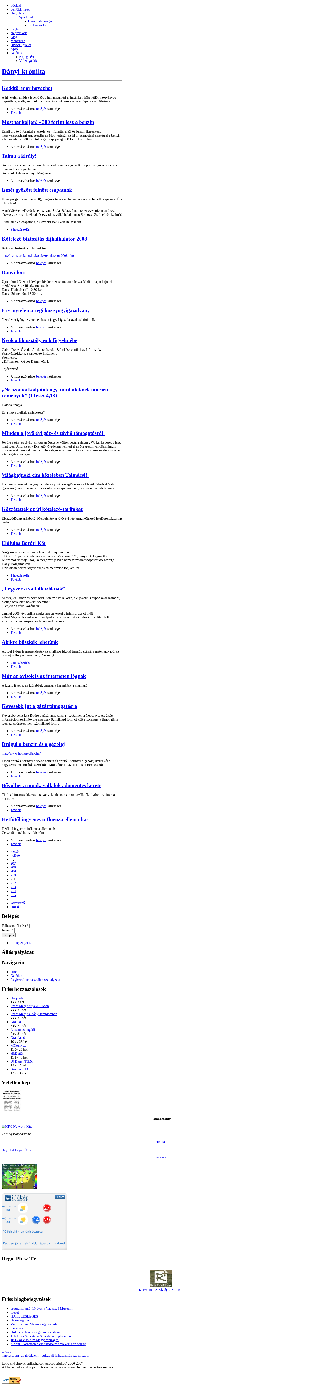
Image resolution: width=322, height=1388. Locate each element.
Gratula (16, 1022)
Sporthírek (26, 17)
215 (13, 895)
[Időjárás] (19, 1188)
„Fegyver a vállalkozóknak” (33, 589)
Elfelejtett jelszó (21, 943)
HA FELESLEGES (24, 1316)
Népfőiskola (19, 33)
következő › (19, 903)
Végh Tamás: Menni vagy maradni (34, 1324)
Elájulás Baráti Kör (24, 543)
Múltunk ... (18, 1045)
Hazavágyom (20, 1320)
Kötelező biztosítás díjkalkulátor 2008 (44, 239)
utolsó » (16, 907)
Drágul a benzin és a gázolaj (33, 744)
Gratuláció (18, 1037)
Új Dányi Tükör (22, 1061)
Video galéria (28, 61)
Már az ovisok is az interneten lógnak (44, 676)
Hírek (14, 972)
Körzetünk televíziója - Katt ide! (161, 1290)
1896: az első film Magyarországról (35, 1340)
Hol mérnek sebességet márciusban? (35, 1332)
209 (13, 871)
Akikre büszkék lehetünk (30, 642)
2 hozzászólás (20, 663)
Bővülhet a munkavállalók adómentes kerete (51, 785)
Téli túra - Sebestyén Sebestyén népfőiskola (41, 1336)
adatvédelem (29, 1355)
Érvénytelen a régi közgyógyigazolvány (46, 310)
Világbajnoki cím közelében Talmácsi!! (45, 475)
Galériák (16, 53)
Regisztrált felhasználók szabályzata (35, 980)
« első (15, 851)
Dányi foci (13, 272)
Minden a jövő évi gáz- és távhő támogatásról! (53, 433)
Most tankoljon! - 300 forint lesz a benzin (48, 122)
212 (13, 883)
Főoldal (16, 5)
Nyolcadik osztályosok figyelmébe (39, 340)
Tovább (16, 113)
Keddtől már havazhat (27, 88)
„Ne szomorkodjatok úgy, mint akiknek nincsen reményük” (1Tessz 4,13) (55, 392)
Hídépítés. (18, 1053)
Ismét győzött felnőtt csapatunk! (38, 190)
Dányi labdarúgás (40, 21)
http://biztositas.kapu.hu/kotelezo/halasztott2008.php (38, 255)
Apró (14, 49)
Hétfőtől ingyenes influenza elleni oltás (45, 819)
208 (13, 867)
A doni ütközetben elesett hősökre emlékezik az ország (48, 1344)
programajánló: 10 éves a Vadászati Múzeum (41, 1308)
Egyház (16, 29)
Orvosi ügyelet (21, 45)
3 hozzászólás (20, 229)
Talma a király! (19, 156)
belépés (41, 109)
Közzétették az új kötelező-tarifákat (42, 509)
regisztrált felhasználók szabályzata (65, 1355)
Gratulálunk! (19, 1069)
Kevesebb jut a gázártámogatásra (39, 706)
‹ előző (15, 855)
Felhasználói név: (15, 926)
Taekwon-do (37, 25)
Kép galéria (27, 57)
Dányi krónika (23, 71)
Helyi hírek (18, 13)
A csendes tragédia (23, 1030)
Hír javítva (18, 998)
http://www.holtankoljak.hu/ (21, 753)
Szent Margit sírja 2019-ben (30, 1006)
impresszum (10, 1355)
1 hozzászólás (20, 575)
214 (13, 891)
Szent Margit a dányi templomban (34, 1014)
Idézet (15, 1312)
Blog (14, 37)
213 (13, 887)
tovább (6, 1351)
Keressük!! (18, 1328)
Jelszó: (8, 930)
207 (13, 863)
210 (13, 875)
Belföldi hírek (20, 9)
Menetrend (18, 41)
